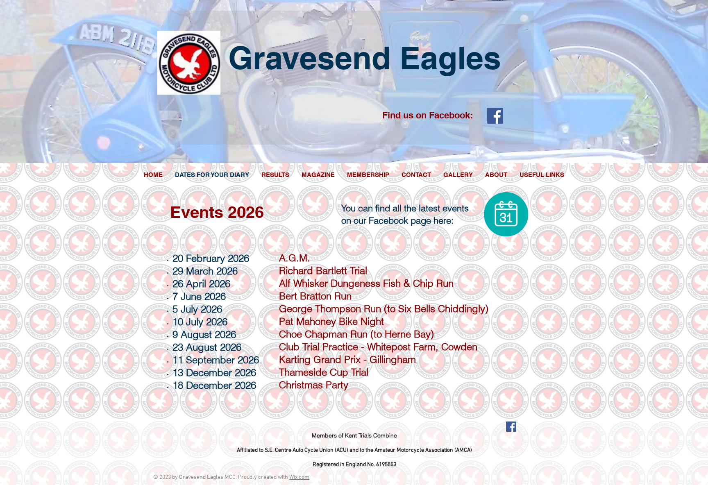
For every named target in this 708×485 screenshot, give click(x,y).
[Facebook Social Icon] (495, 116)
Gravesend (309, 58)
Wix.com (299, 477)
